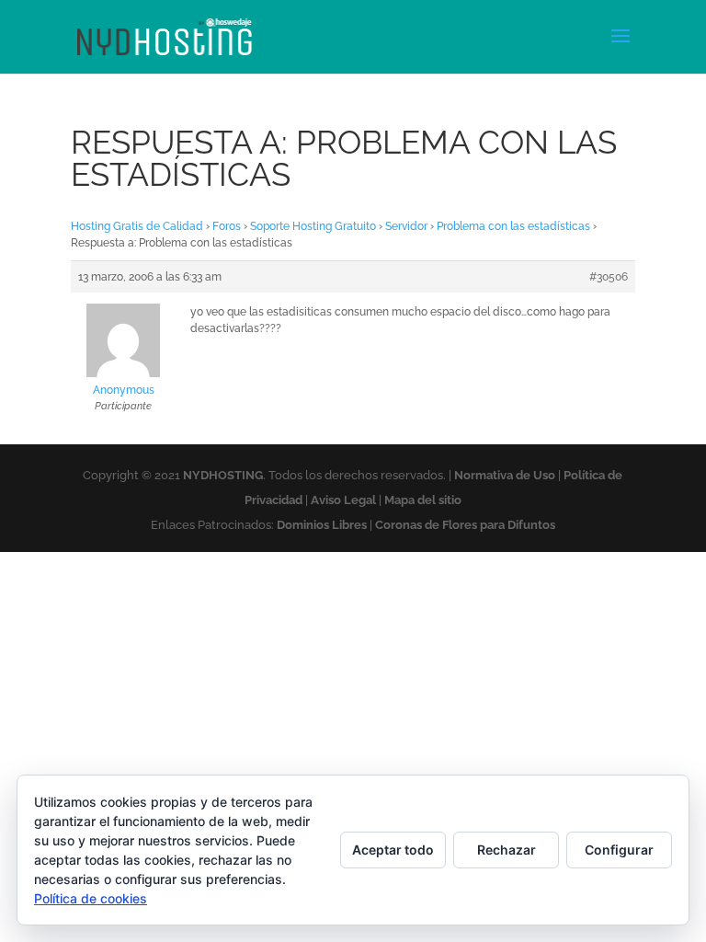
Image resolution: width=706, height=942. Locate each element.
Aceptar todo (393, 849)
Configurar (619, 849)
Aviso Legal (343, 500)
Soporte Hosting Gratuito (313, 226)
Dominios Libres (322, 525)
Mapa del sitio (422, 500)
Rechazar (506, 849)
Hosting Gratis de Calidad (137, 226)
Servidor (406, 226)
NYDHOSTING (223, 475)
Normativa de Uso (504, 475)
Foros (226, 226)
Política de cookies (90, 898)
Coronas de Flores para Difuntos (465, 525)
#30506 (608, 276)
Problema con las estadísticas (513, 226)
